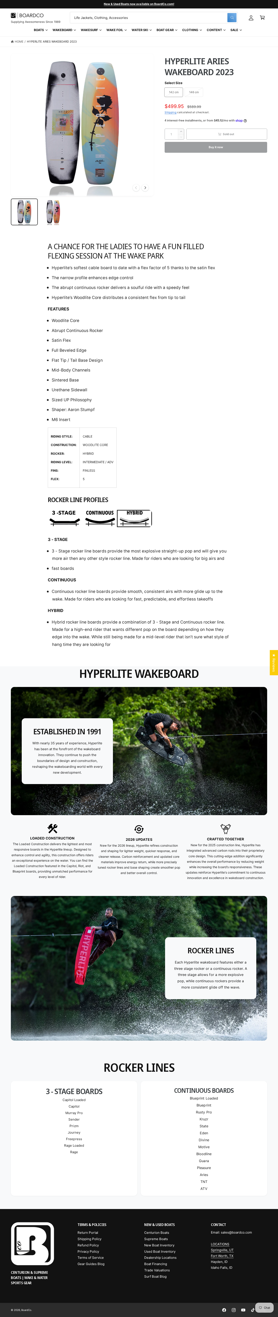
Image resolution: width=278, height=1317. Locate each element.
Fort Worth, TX (222, 1256)
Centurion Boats (156, 1233)
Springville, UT (222, 1250)
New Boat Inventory (159, 1245)
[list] (139, 852)
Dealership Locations (160, 1258)
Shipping (171, 112)
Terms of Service (91, 1258)
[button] (262, 17)
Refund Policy (88, 1245)
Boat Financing (155, 1264)
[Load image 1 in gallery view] (24, 212)
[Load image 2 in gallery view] (53, 212)
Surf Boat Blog (155, 1276)
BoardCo (26, 1310)
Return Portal (88, 1233)
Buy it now (216, 147)
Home (19, 41)
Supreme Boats (156, 1239)
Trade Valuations (157, 1270)
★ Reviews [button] (274, 663)
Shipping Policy (89, 1239)
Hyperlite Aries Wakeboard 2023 (52, 41)
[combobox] (154, 17)
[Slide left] (136, 187)
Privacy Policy (88, 1251)
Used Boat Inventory (159, 1251)
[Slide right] (145, 187)
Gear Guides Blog (91, 1264)
